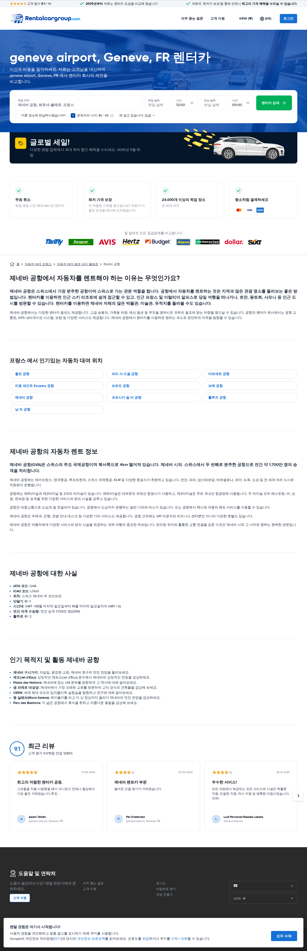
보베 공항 (215, 385)
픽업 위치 (23, 100)
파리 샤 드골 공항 (125, 373)
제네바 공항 (24, 397)
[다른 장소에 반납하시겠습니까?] (17, 115)
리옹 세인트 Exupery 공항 (34, 385)
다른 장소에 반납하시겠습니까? (43, 115)
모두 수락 (284, 936)
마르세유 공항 (218, 373)
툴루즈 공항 (217, 397)
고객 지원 (217, 18)
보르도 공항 (120, 385)
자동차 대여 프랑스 (38, 264)
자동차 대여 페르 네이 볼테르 (77, 264)
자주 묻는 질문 (192, 18)
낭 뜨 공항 (22, 409)
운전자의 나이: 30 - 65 (93, 115)
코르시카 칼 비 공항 (126, 397)
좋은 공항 (22, 373)
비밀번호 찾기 (166, 889)
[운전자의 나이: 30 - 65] (73, 115)
